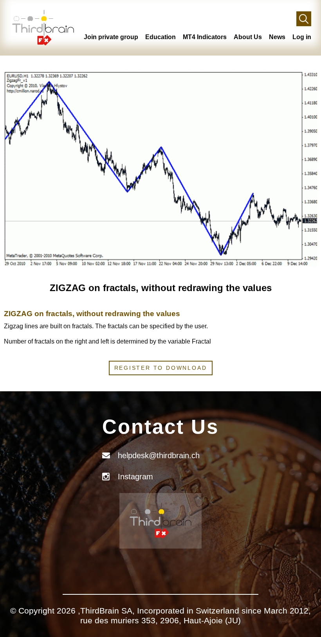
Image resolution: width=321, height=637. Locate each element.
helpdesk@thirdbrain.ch (159, 455)
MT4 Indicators (205, 37)
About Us (248, 37)
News (277, 37)
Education (160, 37)
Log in (301, 37)
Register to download (160, 368)
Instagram (135, 476)
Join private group (111, 37)
